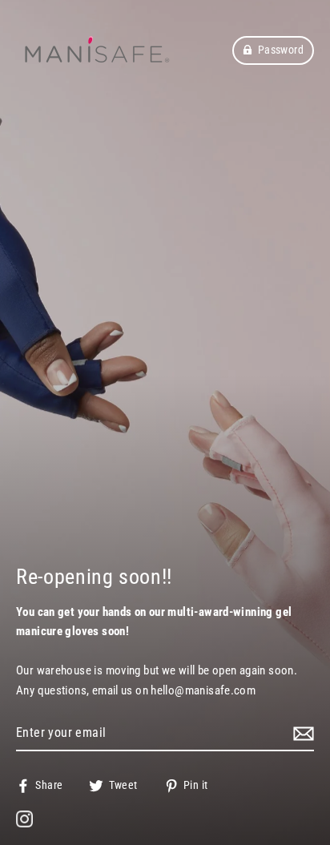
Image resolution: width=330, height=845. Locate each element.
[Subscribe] (301, 733)
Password (281, 49)
